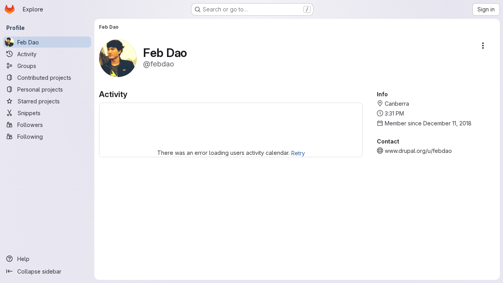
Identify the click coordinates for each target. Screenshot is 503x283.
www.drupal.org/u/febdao (418, 150)
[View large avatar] (118, 57)
